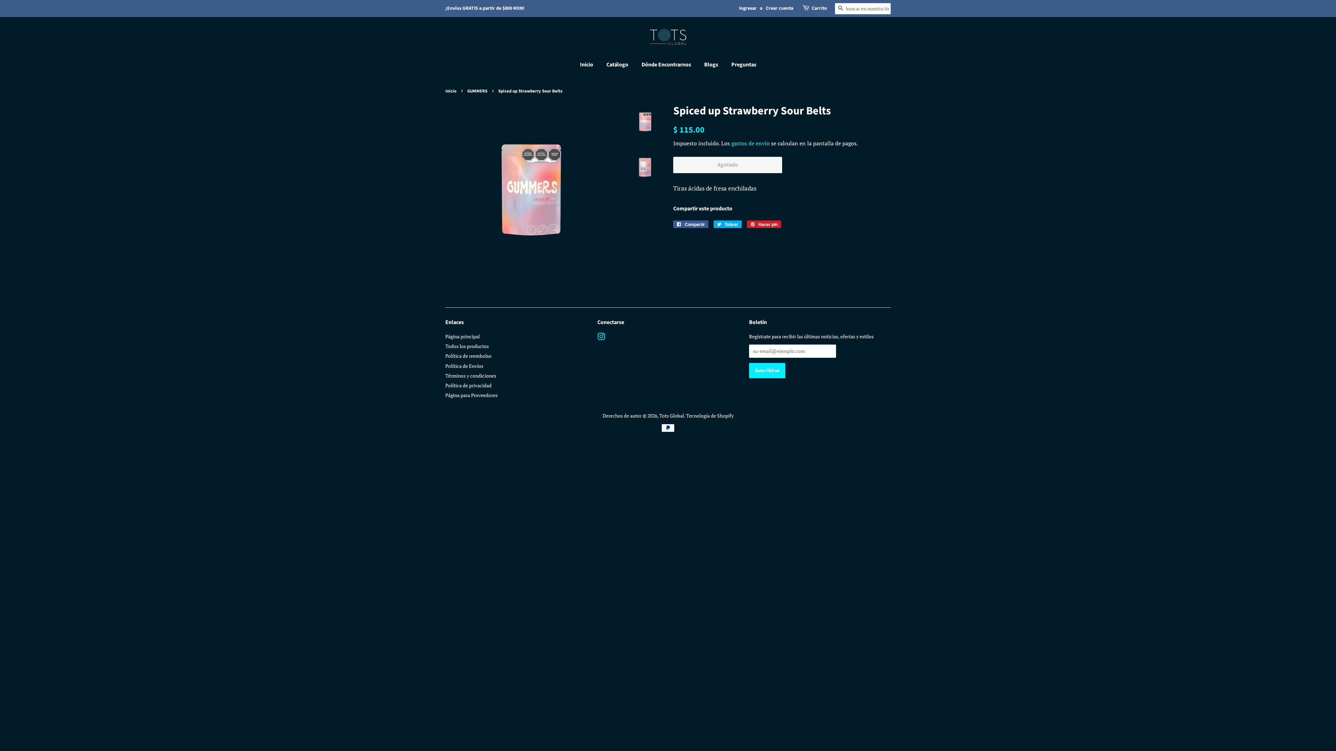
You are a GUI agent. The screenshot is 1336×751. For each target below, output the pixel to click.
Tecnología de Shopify (710, 415)
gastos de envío (750, 143)
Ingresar (748, 8)
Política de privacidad (468, 385)
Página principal (462, 336)
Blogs (711, 64)
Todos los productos (467, 346)
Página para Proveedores (471, 395)
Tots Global (671, 415)
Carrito (819, 8)
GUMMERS (477, 91)
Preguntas (743, 64)
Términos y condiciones (470, 375)
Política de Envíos (464, 366)
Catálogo (617, 64)
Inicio (586, 64)
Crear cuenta (779, 8)
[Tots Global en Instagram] (601, 337)
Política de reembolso (468, 356)
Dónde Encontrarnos (666, 64)
